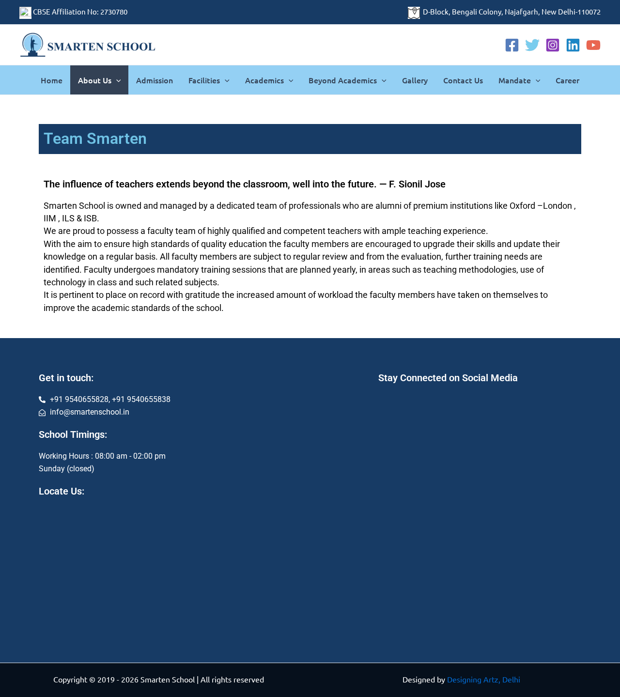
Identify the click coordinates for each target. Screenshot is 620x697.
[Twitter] (532, 45)
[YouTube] (593, 45)
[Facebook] (512, 45)
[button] (116, 79)
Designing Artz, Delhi (483, 679)
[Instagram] (552, 45)
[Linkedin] (573, 45)
